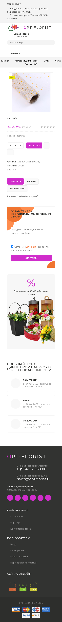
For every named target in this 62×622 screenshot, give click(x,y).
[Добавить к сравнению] (10, 152)
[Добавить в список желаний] (49, 77)
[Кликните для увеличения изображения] (31, 92)
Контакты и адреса (20, 528)
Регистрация (17, 550)
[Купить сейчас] (46, 145)
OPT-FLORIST (37, 28)
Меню (15, 53)
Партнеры (15, 522)
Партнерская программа (23, 562)
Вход (13, 544)
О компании (16, 516)
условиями (32, 246)
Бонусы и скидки (19, 556)
